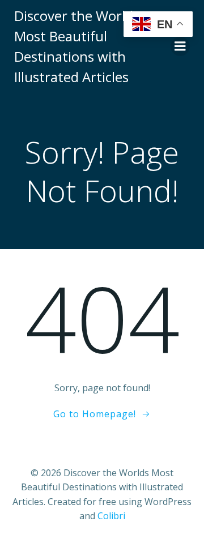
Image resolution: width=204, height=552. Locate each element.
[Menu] (180, 46)
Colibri (111, 516)
